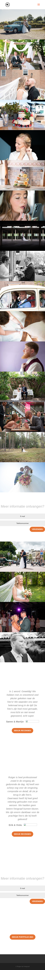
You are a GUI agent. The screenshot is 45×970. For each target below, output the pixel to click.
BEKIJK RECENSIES (22, 731)
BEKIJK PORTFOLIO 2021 (22, 937)
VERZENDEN (37, 529)
